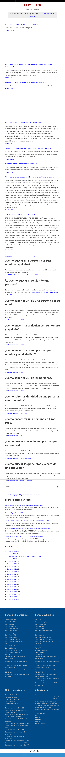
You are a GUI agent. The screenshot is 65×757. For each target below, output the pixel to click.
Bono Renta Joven (40, 635)
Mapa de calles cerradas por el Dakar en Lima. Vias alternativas (29, 177)
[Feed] (38, 751)
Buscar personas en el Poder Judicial (19, 458)
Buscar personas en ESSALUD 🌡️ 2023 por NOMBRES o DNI (24, 536)
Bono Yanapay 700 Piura (12, 639)
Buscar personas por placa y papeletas (20, 480)
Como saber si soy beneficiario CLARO (17, 740)
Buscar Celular (32, 1)
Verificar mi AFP (40, 652)
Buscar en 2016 (12, 581)
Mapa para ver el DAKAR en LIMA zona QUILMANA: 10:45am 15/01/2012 (28, 66)
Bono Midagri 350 (10, 626)
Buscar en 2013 (12, 589)
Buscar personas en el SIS (16, 320)
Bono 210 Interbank (11, 648)
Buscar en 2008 (12, 599)
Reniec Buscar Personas (12, 699)
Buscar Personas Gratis (44, 1)
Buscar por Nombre (10, 1)
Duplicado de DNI (10, 706)
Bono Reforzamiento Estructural (44, 641)
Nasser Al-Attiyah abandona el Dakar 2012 (21, 164)
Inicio (35, 256)
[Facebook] (27, 751)
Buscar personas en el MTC (16, 391)
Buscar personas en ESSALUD (14, 716)
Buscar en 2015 (12, 584)
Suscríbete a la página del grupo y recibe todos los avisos (22, 495)
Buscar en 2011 (12, 594)
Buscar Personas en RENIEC (14, 712)
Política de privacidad (37, 755)
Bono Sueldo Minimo (11, 628)
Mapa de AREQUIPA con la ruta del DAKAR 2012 (23, 123)
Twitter (37, 715)
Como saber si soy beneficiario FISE (16, 743)
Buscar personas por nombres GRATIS (16, 710)
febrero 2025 (13, 554)
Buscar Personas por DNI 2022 (14, 708)
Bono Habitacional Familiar (43, 637)
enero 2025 (12, 559)
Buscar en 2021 (12, 569)
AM (23, 755)
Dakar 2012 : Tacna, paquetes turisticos (20, 214)
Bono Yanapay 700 (11, 635)
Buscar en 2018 (12, 576)
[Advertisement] (32, 48)
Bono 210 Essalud (10, 646)
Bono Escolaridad (40, 624)
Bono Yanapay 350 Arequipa (13, 641)
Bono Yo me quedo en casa (13, 650)
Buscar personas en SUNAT (16, 345)
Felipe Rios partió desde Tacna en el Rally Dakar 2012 (25, 82)
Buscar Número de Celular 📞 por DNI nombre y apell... (25, 556)
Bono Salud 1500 (10, 622)
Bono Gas (38, 619)
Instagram (38, 719)
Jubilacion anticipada (41, 650)
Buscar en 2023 (12, 564)
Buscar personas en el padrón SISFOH (17, 714)
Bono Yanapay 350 (11, 637)
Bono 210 (8, 643)
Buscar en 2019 (12, 574)
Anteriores (9, 256)
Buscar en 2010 (12, 596)
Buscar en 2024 (12, 561)
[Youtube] (34, 751)
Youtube (37, 717)
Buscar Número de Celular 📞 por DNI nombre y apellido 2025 (24, 505)
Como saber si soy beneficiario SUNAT (17, 745)
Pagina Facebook (40, 723)
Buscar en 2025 (12, 551)
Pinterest (37, 721)
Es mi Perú (32, 5)
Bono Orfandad (39, 626)
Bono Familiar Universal (12, 652)
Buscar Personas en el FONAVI (14, 730)
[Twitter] (30, 751)
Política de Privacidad (11, 695)
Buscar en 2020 (12, 571)
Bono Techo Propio (41, 633)
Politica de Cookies (11, 697)
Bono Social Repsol (11, 630)
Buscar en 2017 (12, 579)
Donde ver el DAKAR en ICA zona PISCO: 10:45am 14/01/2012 (28, 148)
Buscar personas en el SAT (16, 372)
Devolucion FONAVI (11, 619)
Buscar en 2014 (12, 586)
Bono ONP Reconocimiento (43, 630)
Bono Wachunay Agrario (42, 622)
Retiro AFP (38, 648)
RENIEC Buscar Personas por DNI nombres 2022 (23, 275)
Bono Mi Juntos (9, 624)
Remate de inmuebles (11, 703)
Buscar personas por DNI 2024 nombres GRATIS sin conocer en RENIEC (27, 521)
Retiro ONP (38, 646)
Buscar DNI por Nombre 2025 (14, 513)
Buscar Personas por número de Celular (17, 723)
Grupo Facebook (40, 713)
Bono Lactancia (39, 628)
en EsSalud (19, 1)
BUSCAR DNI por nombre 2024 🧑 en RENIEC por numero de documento (27, 528)
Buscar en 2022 (12, 566)
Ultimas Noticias (10, 701)
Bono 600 (8, 654)
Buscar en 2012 (12, 591)
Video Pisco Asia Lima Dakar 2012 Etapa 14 (21, 24)
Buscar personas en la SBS (16, 435)
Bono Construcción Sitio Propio (44, 639)
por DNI (26, 1)
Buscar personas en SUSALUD (17, 413)
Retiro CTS (38, 643)
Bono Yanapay (9, 633)
